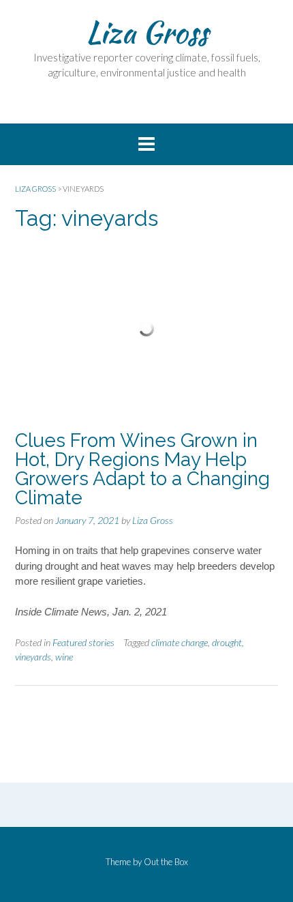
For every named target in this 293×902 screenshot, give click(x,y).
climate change (179, 642)
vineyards (33, 657)
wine (64, 657)
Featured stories (83, 642)
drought (227, 642)
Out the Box (166, 861)
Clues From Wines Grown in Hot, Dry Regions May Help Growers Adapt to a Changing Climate (142, 469)
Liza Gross (147, 32)
